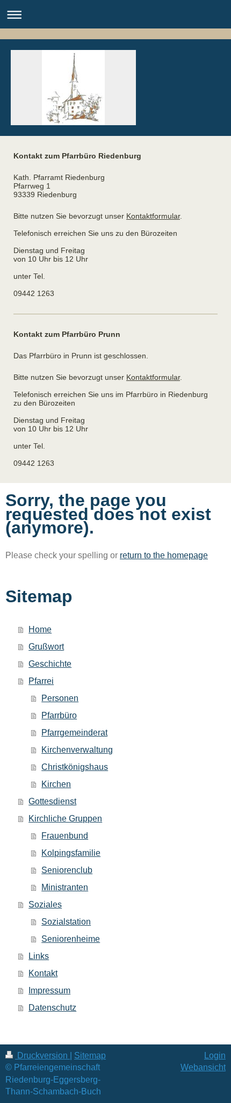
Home (40, 629)
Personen (59, 698)
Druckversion (42, 1055)
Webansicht (203, 1067)
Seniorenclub (66, 870)
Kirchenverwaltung (77, 749)
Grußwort (46, 646)
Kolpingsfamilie (70, 852)
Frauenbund (64, 835)
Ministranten (64, 887)
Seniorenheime (70, 938)
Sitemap (90, 1055)
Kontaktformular (153, 216)
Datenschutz (52, 1007)
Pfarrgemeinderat (74, 732)
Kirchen (56, 784)
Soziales (45, 904)
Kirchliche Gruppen (65, 818)
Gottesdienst (52, 801)
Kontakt (42, 973)
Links (38, 956)
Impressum (49, 990)
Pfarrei (41, 681)
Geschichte (49, 663)
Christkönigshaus (74, 767)
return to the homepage (164, 555)
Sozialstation (66, 921)
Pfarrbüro (59, 715)
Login (215, 1055)
